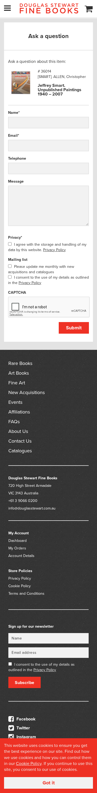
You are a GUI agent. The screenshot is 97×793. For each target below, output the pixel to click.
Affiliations (19, 412)
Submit (74, 328)
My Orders (17, 548)
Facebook (25, 719)
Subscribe (24, 682)
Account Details (21, 555)
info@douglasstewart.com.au (32, 508)
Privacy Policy (54, 250)
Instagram (25, 737)
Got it (49, 783)
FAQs (14, 422)
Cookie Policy (19, 586)
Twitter (22, 728)
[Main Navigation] (7, 8)
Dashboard (17, 540)
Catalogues (20, 451)
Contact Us (20, 441)
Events (15, 402)
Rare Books (20, 363)
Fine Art (16, 383)
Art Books (18, 373)
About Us (18, 431)
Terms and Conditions (26, 593)
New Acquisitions (26, 392)
